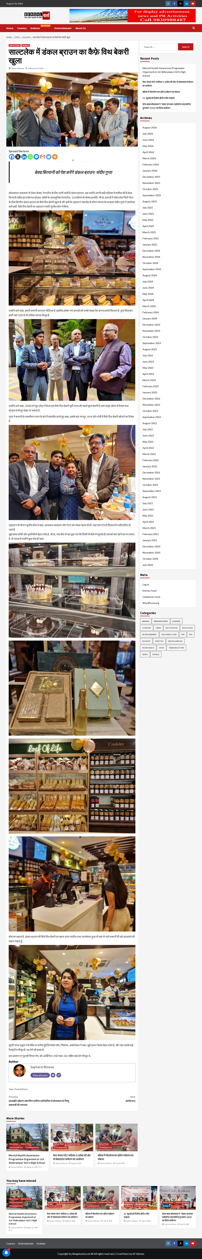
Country (22, 28)
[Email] (53, 1075)
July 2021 (148, 503)
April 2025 (148, 226)
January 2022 (150, 466)
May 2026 (148, 146)
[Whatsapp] (30, 157)
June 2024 (148, 287)
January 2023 (150, 392)
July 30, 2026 (120, 1163)
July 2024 (148, 281)
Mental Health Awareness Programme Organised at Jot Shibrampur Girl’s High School (27, 1159)
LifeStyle (159, 641)
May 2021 (148, 515)
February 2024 (151, 312)
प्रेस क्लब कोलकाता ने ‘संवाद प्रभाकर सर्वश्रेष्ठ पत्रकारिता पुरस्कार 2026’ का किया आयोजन (167, 106)
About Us (80, 28)
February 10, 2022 (36, 68)
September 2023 (152, 343)
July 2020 (148, 564)
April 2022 (148, 447)
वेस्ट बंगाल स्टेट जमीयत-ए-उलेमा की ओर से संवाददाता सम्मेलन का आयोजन (72, 1157)
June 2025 (148, 213)
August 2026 (150, 127)
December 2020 (151, 546)
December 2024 (151, 250)
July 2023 (148, 355)
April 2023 (148, 373)
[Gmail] (42, 157)
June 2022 (148, 435)
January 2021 (150, 540)
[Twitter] (48, 157)
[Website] (58, 1075)
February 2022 (151, 460)
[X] (18, 157)
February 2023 (151, 386)
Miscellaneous (175, 641)
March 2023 (149, 380)
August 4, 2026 (76, 1163)
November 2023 (151, 330)
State (161, 648)
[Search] (194, 28)
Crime (158, 628)
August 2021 (150, 497)
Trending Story (32, 1147)
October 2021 (150, 484)
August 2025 (150, 201)
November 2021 (151, 478)
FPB (182, 634)
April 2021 (148, 521)
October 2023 (150, 337)
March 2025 (149, 232)
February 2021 (151, 534)
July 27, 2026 (146, 1221)
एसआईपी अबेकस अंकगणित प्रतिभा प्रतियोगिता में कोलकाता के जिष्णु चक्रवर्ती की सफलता (39, 1100)
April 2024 (148, 300)
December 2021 (151, 472)
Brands (145, 621)
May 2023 (148, 367)
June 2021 (148, 509)
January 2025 (150, 244)
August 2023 (150, 349)
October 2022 (150, 410)
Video (145, 654)
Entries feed (149, 590)
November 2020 (151, 552)
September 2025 (152, 195)
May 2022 (148, 441)
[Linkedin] (24, 157)
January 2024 (150, 318)
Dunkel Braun (21, 1089)
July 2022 (148, 429)
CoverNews (122, 1253)
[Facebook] (12, 157)
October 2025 (150, 189)
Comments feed (151, 596)
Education (14, 1144)
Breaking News (161, 621)
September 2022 (152, 417)
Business (176, 621)
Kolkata (40, 27)
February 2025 (151, 238)
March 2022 (149, 454)
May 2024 (148, 293)
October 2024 (150, 263)
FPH (190, 634)
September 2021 (152, 491)
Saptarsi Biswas (17, 68)
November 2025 (151, 183)
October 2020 (150, 558)
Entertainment (62, 28)
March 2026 (149, 158)
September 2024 (152, 269)
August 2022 (150, 423)
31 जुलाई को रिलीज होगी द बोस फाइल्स (159, 98)
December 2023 (151, 324)
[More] (55, 157)
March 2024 (149, 306)
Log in (146, 584)
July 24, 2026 (184, 1224)
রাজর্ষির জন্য (130, 1098)
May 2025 (148, 219)
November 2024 (151, 256)
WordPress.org (151, 603)
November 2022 (151, 404)
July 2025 (148, 207)
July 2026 (148, 133)
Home (9, 28)
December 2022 (151, 398)
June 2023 (148, 361)
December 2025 (151, 176)
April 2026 (148, 152)
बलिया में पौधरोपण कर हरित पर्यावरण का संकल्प (161, 91)
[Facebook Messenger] (36, 157)
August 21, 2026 (32, 1167)
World (155, 654)
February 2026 (151, 164)
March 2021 (149, 528)
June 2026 (148, 139)
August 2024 (150, 275)
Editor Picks (15, 45)
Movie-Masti (148, 648)
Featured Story (16, 1147)
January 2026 (150, 170)
